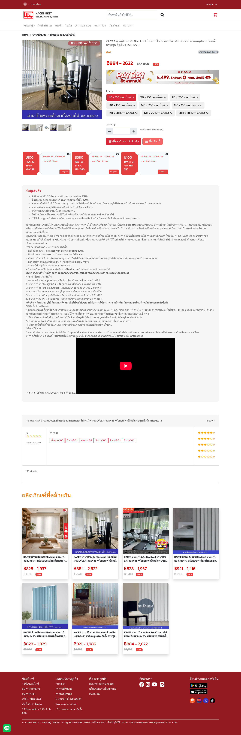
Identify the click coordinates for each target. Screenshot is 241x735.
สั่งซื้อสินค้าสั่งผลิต (32, 704)
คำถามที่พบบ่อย (64, 689)
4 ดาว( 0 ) (86, 440)
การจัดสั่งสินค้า (64, 694)
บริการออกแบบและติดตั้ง (69, 709)
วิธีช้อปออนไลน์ (30, 684)
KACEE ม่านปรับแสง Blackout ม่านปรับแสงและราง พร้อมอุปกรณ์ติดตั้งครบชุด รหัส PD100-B (95, 634)
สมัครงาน (94, 694)
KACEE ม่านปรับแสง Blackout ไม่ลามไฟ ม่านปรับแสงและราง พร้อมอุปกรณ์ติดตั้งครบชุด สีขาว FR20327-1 (145, 634)
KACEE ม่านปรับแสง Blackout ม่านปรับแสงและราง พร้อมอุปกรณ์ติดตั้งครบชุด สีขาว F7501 (44, 559)
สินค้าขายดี (28, 694)
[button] (26, 4)
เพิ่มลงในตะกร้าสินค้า (125, 141)
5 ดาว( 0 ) (72, 440)
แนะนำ (58, 26)
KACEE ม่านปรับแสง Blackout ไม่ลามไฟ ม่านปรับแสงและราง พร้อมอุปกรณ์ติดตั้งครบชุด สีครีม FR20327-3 (95, 559)
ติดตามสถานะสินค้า (66, 704)
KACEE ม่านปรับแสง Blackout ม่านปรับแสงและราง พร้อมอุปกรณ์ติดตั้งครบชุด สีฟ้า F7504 (44, 634)
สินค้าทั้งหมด (45, 26)
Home (25, 35)
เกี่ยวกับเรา (114, 26)
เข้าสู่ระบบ (212, 4)
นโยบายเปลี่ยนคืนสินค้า (69, 699)
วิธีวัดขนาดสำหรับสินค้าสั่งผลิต (36, 711)
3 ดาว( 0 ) (101, 440)
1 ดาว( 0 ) (129, 440)
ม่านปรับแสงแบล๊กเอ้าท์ (62, 35)
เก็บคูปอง (64, 172)
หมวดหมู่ (28, 26)
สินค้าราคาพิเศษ (31, 689)
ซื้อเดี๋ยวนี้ (154, 141)
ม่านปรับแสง (39, 35)
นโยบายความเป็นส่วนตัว (102, 689)
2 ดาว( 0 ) (115, 440)
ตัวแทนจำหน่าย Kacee (101, 684)
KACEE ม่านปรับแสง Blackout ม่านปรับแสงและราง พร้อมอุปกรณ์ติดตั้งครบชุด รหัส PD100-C (195, 559)
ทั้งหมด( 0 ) (57, 440)
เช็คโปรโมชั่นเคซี (31, 699)
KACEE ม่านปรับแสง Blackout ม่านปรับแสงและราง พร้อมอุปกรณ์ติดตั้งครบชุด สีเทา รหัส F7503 (145, 559)
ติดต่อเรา (128, 26)
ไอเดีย (68, 26)
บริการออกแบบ (83, 26)
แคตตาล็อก (100, 26)
